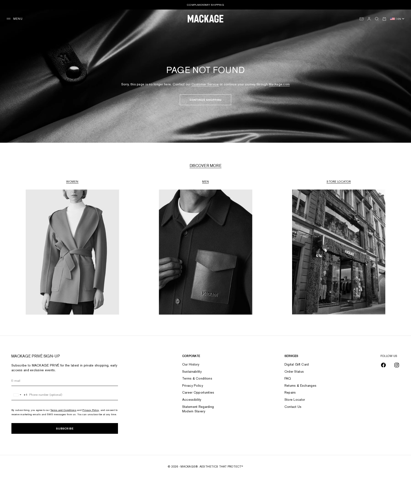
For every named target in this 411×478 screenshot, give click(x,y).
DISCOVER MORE (205, 165)
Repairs (290, 392)
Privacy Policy (90, 410)
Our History (190, 364)
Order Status (294, 371)
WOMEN (72, 182)
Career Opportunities (198, 392)
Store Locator (294, 399)
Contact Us (293, 407)
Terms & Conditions (197, 378)
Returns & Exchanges (300, 385)
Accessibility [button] (191, 399)
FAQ (287, 378)
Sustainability (192, 371)
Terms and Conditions (63, 410)
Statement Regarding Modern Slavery (198, 409)
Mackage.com (279, 84)
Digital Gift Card (296, 364)
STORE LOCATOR (339, 182)
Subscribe (64, 428)
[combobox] (20, 395)
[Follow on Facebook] (383, 365)
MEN (205, 182)
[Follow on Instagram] (397, 365)
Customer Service (205, 84)
